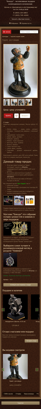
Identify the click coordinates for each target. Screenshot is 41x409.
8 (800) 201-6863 (20, 13)
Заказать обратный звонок (20, 19)
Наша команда (29, 394)
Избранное (14, 23)
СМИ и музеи (8, 394)
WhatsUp (25, 167)
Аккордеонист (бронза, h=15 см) (15, 321)
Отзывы (18, 394)
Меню (8, 32)
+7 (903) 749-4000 (21, 15)
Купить (8, 116)
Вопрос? (25, 116)
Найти (35, 32)
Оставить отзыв (31, 341)
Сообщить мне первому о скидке (20, 285)
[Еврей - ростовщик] (20, 71)
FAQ (38, 394)
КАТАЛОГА (10, 177)
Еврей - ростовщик (15, 381)
